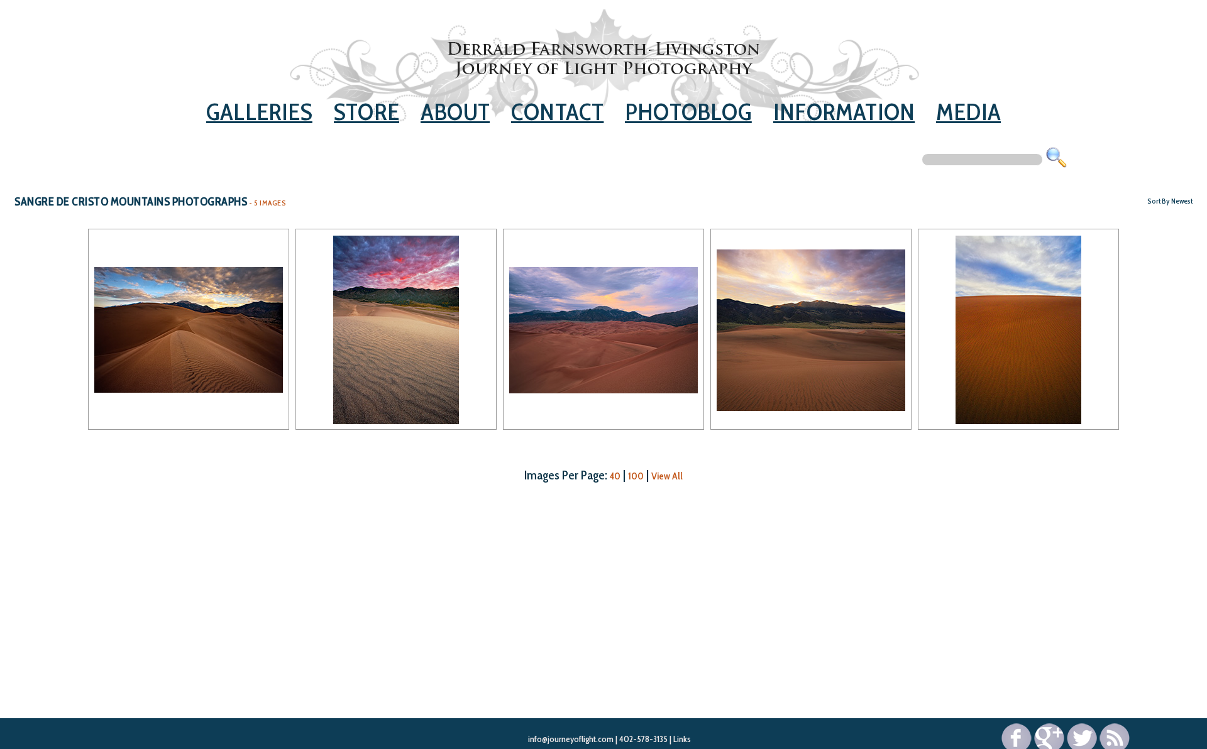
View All (667, 476)
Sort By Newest (1170, 200)
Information (844, 111)
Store (366, 111)
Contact (557, 111)
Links (682, 739)
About (455, 111)
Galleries (259, 111)
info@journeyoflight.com (571, 739)
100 (636, 476)
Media (968, 111)
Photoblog (688, 111)
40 (615, 476)
